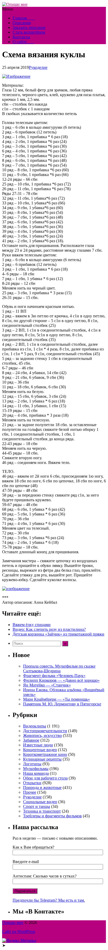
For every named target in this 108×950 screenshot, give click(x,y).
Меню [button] (7, 9)
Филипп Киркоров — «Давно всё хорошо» (61, 680)
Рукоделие (38, 67)
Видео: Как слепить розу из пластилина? (49, 629)
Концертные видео (40, 749)
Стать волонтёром (29, 32)
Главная (24, 18)
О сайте (23, 41)
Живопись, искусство (42, 735)
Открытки (32, 783)
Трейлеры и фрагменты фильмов (52, 816)
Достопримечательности (45, 731)
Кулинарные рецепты (42, 759)
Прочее (29, 792)
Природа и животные (42, 787)
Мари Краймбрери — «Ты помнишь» (56, 699)
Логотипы (32, 764)
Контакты (21, 37)
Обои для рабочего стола (45, 778)
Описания (22, 22)
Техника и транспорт (42, 811)
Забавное (31, 740)
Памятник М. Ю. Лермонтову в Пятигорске (62, 704)
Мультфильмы (35, 768)
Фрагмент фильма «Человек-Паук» (54, 675)
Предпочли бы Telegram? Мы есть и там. (49, 900)
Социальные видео (40, 801)
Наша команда (36, 773)
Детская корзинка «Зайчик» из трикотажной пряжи (58, 634)
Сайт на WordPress (18, 931)
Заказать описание (29, 27)
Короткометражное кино (45, 754)
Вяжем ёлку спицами (32, 624)
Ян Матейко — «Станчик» (47, 685)
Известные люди (38, 745)
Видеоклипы (34, 726)
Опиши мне (12, 922)
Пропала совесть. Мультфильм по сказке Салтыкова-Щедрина (59, 668)
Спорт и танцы (36, 806)
